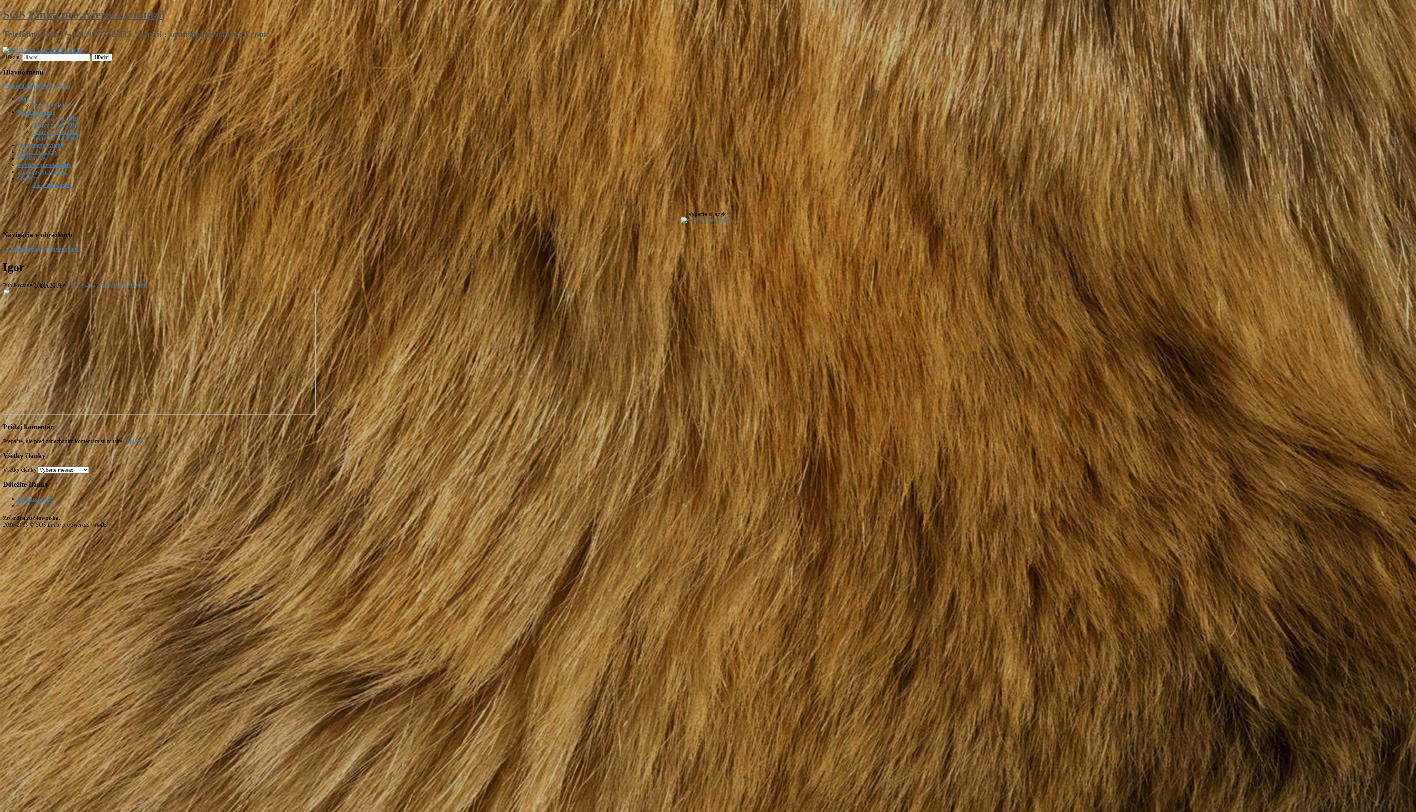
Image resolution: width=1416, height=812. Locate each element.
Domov (26, 99)
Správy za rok (55, 118)
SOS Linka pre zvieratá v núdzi (82, 14)
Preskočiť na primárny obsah (36, 86)
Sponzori (28, 178)
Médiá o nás (32, 158)
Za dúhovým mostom (42, 172)
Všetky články (20, 469)
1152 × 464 (80, 285)
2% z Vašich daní (52, 185)
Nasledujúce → (66, 249)
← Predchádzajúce (25, 249)
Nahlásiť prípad (44, 165)
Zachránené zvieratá (41, 145)
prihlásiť (133, 441)
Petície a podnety (38, 152)
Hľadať (12, 57)
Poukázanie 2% (36, 499)
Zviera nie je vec (51, 105)
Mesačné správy (36, 112)
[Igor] (159, 413)
